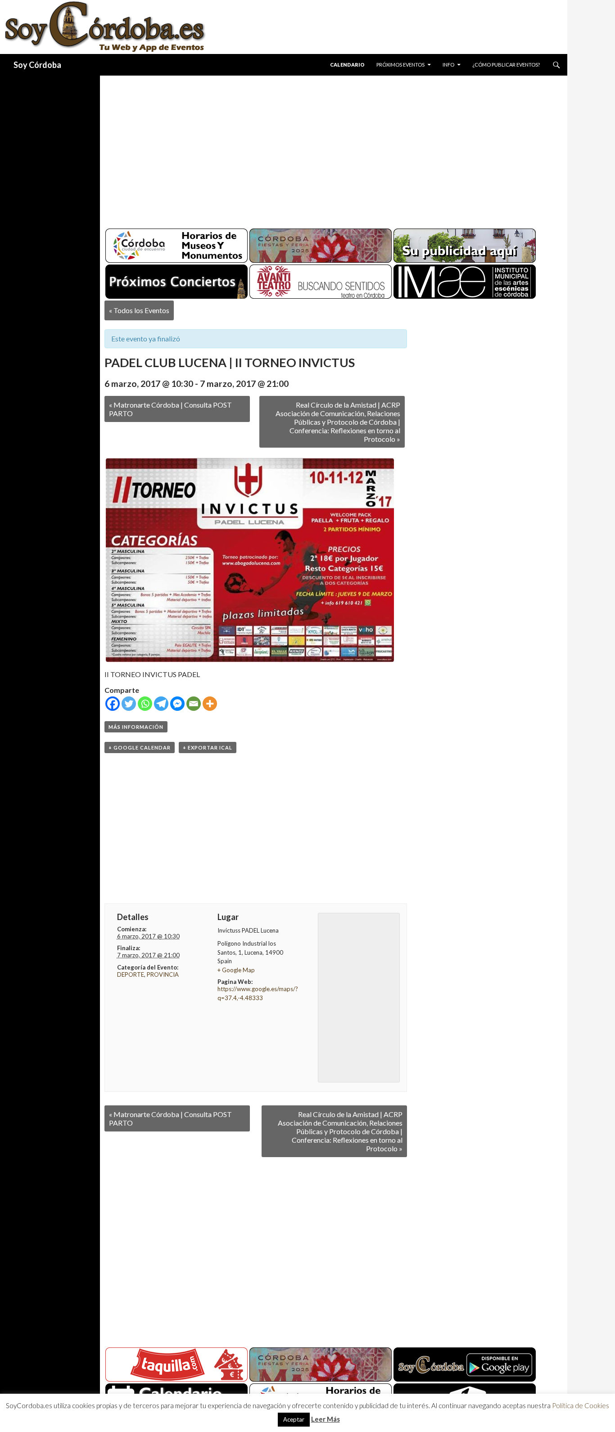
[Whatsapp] (145, 703)
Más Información (136, 727)
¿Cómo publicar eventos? (506, 64)
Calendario (347, 64)
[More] (210, 703)
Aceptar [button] (293, 1419)
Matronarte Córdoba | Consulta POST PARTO (170, 408)
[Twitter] (129, 703)
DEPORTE (130, 974)
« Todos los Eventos (139, 310)
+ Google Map (236, 970)
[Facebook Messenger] (177, 703)
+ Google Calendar (140, 747)
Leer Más (325, 1419)
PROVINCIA (163, 974)
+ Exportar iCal (207, 747)
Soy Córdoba (37, 65)
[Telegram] (161, 703)
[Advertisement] (325, 148)
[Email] (193, 703)
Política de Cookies (580, 1405)
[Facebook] (112, 703)
